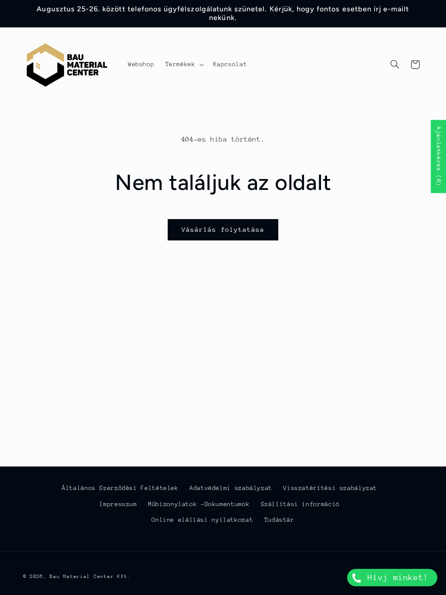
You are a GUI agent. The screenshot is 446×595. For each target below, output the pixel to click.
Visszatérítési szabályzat (330, 487)
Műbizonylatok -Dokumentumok (199, 503)
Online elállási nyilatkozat (202, 519)
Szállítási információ (300, 503)
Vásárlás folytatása (223, 229)
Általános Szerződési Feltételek (120, 487)
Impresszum (118, 503)
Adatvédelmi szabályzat (230, 487)
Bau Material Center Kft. (90, 576)
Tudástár (279, 519)
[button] (184, 64)
